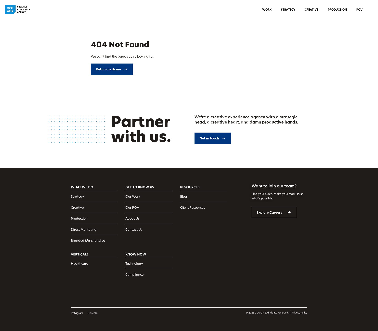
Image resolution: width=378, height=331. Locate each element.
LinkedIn (92, 312)
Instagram (77, 312)
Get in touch (209, 138)
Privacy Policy (299, 312)
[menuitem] (267, 7)
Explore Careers (269, 212)
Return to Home (108, 69)
